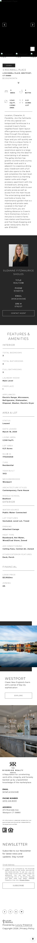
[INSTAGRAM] (10, 912)
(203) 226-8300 (10, 801)
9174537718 (18, 291)
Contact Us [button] (18, 736)
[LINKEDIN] (16, 912)
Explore (18, 696)
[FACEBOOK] (5, 912)
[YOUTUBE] (22, 912)
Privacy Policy (24, 880)
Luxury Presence (23, 925)
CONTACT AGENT (18, 313)
